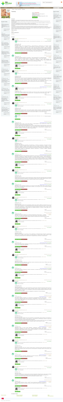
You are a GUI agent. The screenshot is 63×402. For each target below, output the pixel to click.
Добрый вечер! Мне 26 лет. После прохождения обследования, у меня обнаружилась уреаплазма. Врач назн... (5, 100)
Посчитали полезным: (7, 46)
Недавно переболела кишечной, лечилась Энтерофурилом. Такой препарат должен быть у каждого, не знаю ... (56, 48)
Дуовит (59, 92)
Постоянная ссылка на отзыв (48, 38)
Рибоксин (60, 62)
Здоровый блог (36, 7)
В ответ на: (16, 86)
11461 (24, 38)
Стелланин (7, 30)
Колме (59, 71)
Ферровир (60, 81)
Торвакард (23, 9)
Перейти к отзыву (43, 41)
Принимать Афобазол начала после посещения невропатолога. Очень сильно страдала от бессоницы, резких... (57, 17)
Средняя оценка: (34, 13)
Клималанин (8, 93)
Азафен (59, 102)
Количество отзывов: (35, 14)
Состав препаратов (47, 7)
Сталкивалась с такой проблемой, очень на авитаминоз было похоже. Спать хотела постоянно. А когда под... (57, 88)
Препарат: (5, 30)
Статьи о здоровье (34, 395)
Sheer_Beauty (17, 38)
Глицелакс (60, 112)
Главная (5, 7)
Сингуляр (60, 31)
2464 (20, 38)
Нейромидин (60, 41)
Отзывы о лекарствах (16, 7)
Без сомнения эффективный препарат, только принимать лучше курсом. (5, 71)
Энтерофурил (60, 52)
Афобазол (60, 21)
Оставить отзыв (35, 17)
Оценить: (33, 12)
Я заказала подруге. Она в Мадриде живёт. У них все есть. (56, 68)
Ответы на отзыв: (17, 114)
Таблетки (12, 31)
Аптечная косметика (26, 7)
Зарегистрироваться (49, 2)
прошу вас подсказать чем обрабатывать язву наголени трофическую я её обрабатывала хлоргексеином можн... (5, 26)
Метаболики (12, 33)
